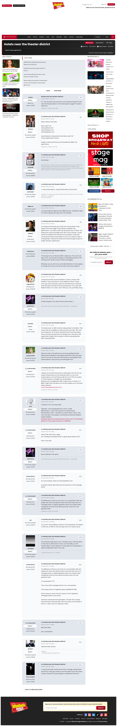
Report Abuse (103, 46)
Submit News (90, 718)
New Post (85, 46)
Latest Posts (99, 43)
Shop (65, 37)
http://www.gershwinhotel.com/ (51, 387)
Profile (30, 100)
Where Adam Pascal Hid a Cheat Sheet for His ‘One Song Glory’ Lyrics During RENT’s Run (35, 83)
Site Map (104, 718)
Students (59, 37)
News (29, 37)
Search (93, 46)
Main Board (89, 43)
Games (71, 37)
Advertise (65, 718)
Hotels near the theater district (52, 96)
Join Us (83, 718)
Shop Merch (8, 5)
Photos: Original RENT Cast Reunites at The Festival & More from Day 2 (10, 95)
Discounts (108, 191)
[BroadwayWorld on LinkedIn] (93, 714)
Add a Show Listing (19, 5)
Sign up (108, 262)
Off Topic (109, 43)
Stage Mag (79, 37)
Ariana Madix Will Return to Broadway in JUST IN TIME (10, 66)
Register (97, 37)
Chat (47, 37)
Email (48, 91)
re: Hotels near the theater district (53, 116)
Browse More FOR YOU (99, 246)
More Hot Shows (94, 191)
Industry (41, 37)
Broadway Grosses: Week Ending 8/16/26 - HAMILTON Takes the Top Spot (10, 111)
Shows (35, 37)
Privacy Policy (102, 721)
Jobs (52, 37)
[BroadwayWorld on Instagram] (89, 714)
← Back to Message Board (12, 50)
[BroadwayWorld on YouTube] (105, 714)
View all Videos (92, 125)
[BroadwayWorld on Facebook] (85, 714)
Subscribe (57, 91)
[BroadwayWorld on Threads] (101, 714)
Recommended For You (95, 199)
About (71, 718)
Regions (98, 718)
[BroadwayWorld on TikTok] (97, 714)
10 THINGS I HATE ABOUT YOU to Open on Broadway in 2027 (11, 80)
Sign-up (103, 4)
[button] (113, 37)
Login (106, 37)
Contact (77, 718)
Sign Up (101, 708)
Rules (111, 46)
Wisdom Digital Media (79, 721)
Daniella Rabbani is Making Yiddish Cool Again (109, 64)
